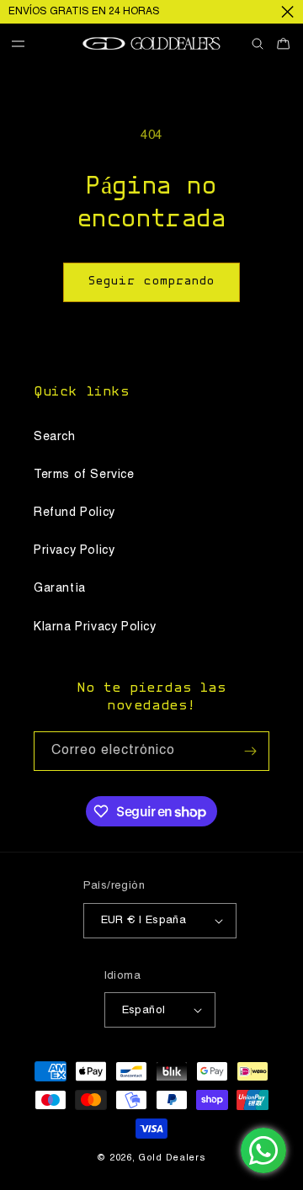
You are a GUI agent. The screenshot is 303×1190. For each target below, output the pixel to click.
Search (55, 437)
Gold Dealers (171, 1158)
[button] (24, 44)
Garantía (60, 588)
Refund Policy (74, 512)
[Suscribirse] (249, 751)
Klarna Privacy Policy (95, 627)
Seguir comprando (151, 281)
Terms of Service (84, 475)
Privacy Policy (74, 550)
